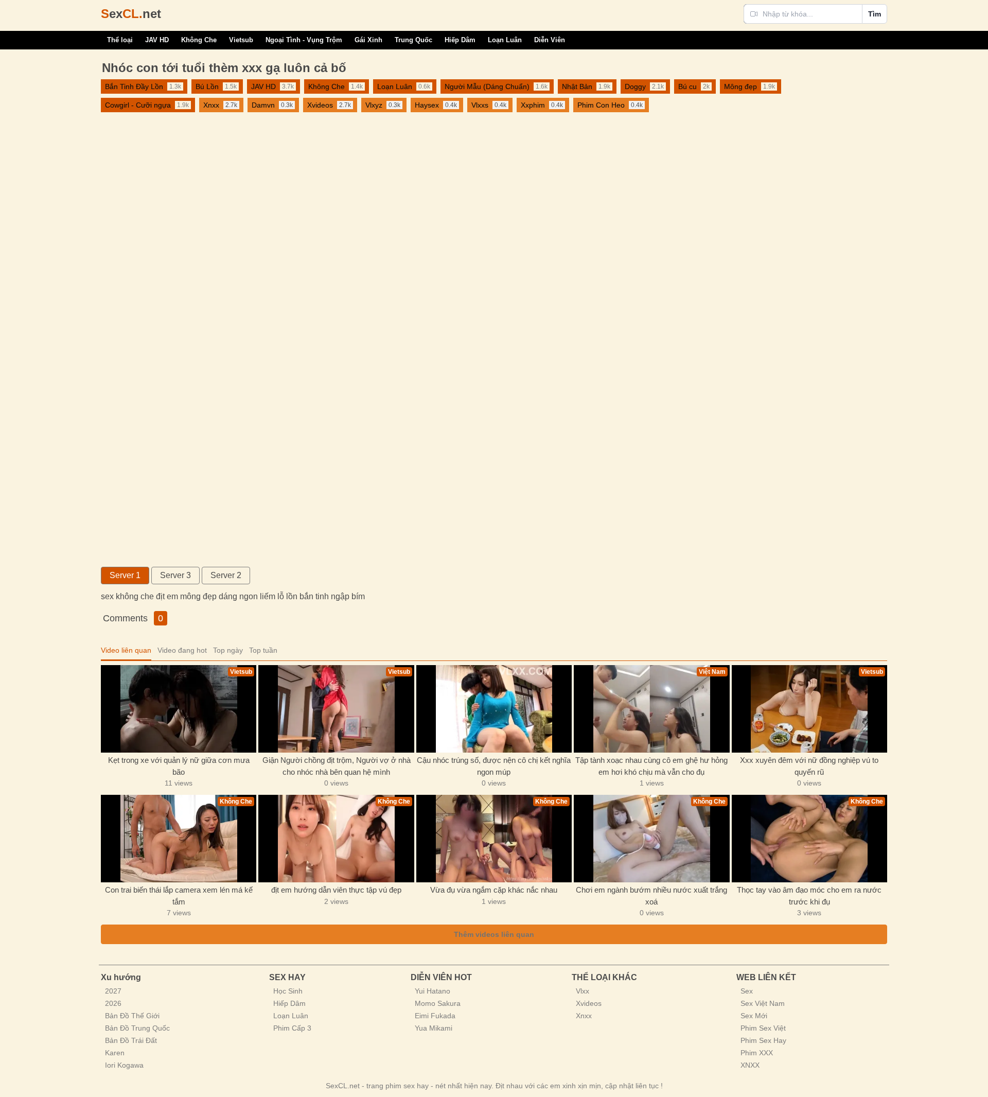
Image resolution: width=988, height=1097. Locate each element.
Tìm (874, 14)
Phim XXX (756, 1053)
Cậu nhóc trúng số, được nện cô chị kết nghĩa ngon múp (494, 766)
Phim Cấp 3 (292, 1028)
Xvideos (589, 1003)
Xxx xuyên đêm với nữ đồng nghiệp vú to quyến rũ (809, 766)
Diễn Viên (549, 40)
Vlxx (582, 991)
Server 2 (225, 575)
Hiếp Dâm (460, 40)
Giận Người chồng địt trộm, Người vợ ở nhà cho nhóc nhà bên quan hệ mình (336, 766)
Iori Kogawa (124, 1065)
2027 (113, 991)
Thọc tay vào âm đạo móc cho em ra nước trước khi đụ (809, 895)
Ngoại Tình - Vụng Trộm (304, 40)
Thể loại (120, 40)
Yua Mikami (433, 1028)
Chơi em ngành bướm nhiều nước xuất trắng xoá (651, 895)
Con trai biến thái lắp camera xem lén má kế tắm (179, 895)
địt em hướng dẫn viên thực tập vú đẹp (336, 889)
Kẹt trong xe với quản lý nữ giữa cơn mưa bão (179, 766)
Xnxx (584, 1016)
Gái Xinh (368, 40)
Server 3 (175, 575)
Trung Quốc (413, 40)
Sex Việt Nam (762, 1003)
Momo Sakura (438, 1003)
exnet (131, 14)
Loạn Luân (505, 40)
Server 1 (125, 575)
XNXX (750, 1065)
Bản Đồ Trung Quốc (137, 1028)
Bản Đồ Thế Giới (132, 1016)
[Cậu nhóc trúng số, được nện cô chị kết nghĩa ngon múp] (494, 709)
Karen (115, 1053)
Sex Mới (753, 1016)
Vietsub (241, 40)
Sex (746, 991)
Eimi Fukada (435, 1016)
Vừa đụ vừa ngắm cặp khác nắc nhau (493, 889)
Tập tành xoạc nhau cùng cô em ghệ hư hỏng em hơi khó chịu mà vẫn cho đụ (651, 766)
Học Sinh (288, 991)
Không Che (199, 40)
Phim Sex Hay (763, 1040)
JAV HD (157, 40)
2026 (113, 1003)
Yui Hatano (432, 991)
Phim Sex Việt (763, 1028)
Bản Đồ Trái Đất (131, 1040)
